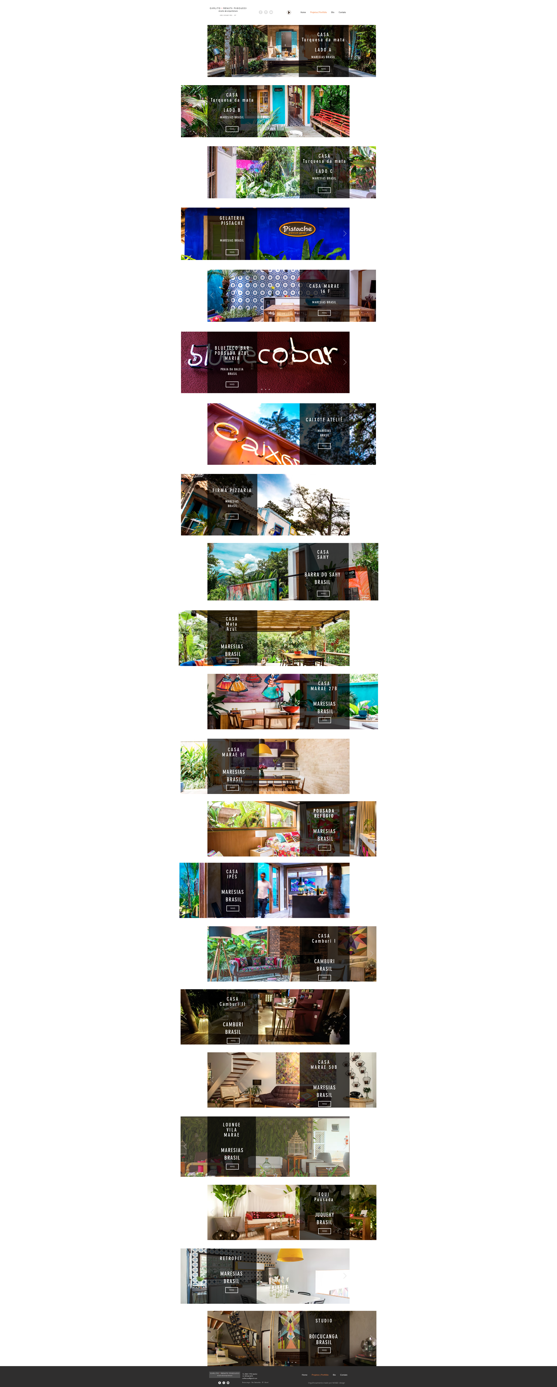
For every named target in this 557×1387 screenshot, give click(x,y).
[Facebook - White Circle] (219, 1382)
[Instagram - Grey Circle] (266, 12)
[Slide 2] (265, 133)
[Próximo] (371, 51)
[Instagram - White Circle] (224, 1382)
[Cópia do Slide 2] (296, 596)
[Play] (289, 12)
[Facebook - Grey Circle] (261, 12)
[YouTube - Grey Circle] (271, 12)
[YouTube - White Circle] (228, 1382)
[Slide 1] (288, 73)
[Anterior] (212, 51)
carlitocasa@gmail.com (249, 1378)
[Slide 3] (295, 73)
